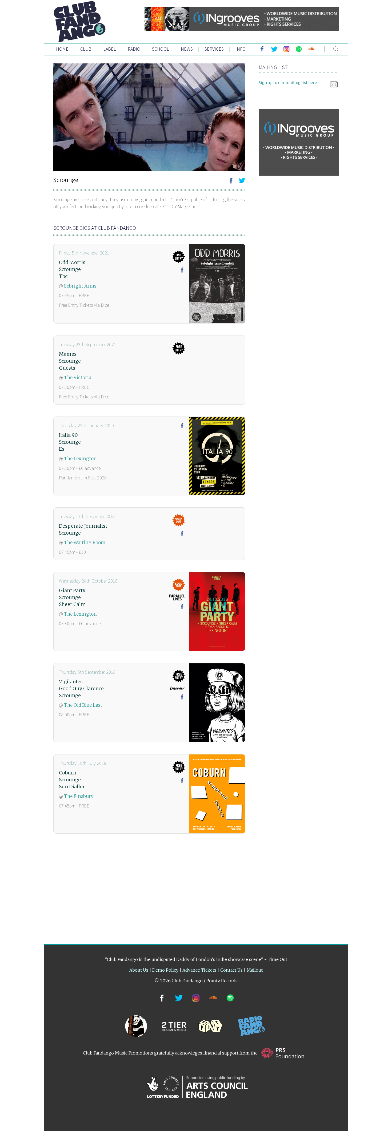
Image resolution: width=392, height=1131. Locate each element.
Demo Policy (165, 970)
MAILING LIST (273, 67)
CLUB (85, 49)
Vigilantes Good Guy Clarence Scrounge (81, 688)
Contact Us (231, 970)
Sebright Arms (80, 286)
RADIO (134, 49)
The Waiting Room (84, 543)
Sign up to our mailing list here (288, 82)
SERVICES (214, 49)
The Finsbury (79, 796)
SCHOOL (160, 49)
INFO (240, 49)
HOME (62, 49)
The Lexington (80, 459)
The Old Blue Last (83, 705)
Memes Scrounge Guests (70, 361)
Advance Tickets (199, 970)
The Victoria (77, 378)
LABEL (109, 49)
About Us (138, 970)
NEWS (187, 49)
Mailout (255, 970)
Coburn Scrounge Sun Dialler (72, 780)
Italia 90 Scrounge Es (70, 442)
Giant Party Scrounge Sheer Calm (72, 597)
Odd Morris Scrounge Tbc (72, 269)
